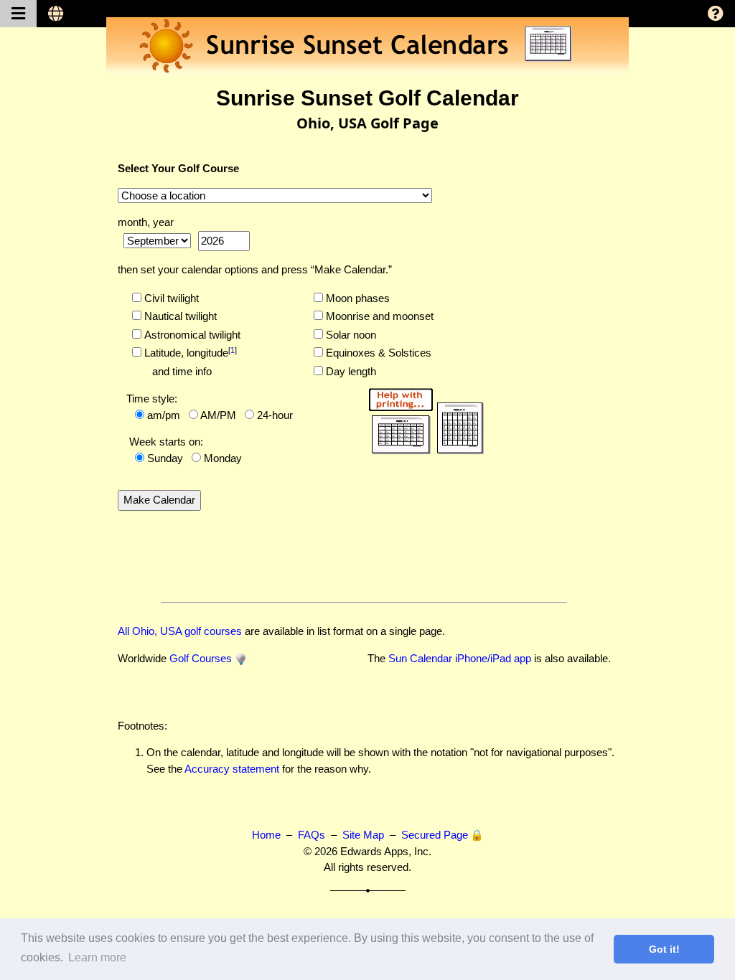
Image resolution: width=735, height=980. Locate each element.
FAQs (311, 835)
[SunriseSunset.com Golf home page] (243, 658)
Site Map (363, 835)
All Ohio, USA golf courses (180, 631)
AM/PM (218, 415)
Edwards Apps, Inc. (385, 851)
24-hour (275, 415)
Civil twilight (170, 298)
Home (266, 835)
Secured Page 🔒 (442, 835)
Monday (223, 458)
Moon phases (356, 298)
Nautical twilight (179, 316)
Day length (349, 371)
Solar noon (349, 335)
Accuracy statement (231, 769)
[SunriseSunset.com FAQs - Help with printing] (426, 419)
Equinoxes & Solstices (377, 353)
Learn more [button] (97, 957)
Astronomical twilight (190, 335)
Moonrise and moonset (378, 316)
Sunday (165, 458)
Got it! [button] (664, 949)
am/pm (163, 415)
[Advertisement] (554, 365)
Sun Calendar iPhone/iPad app (459, 658)
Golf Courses (200, 658)
